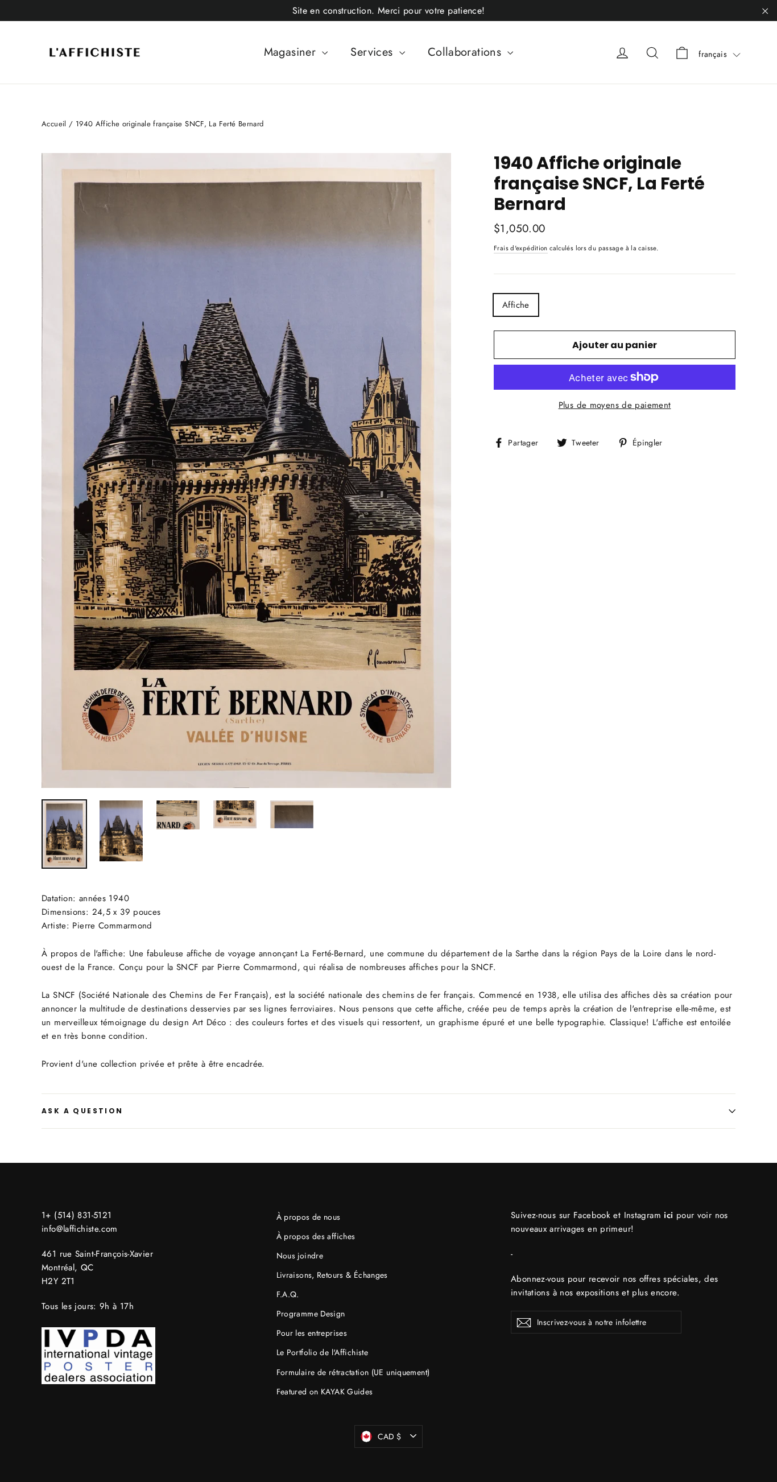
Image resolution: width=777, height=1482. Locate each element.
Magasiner (292, 52)
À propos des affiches (316, 1236)
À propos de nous (308, 1217)
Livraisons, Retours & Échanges (332, 1275)
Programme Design (310, 1313)
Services (373, 52)
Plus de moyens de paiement (615, 405)
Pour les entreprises (312, 1333)
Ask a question (82, 1111)
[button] (719, 54)
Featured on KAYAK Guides (324, 1391)
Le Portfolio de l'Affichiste (322, 1352)
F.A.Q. (287, 1294)
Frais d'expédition (521, 248)
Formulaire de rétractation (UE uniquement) (353, 1372)
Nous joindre (300, 1255)
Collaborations (466, 52)
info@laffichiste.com (80, 1229)
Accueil (54, 123)
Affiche (516, 305)
